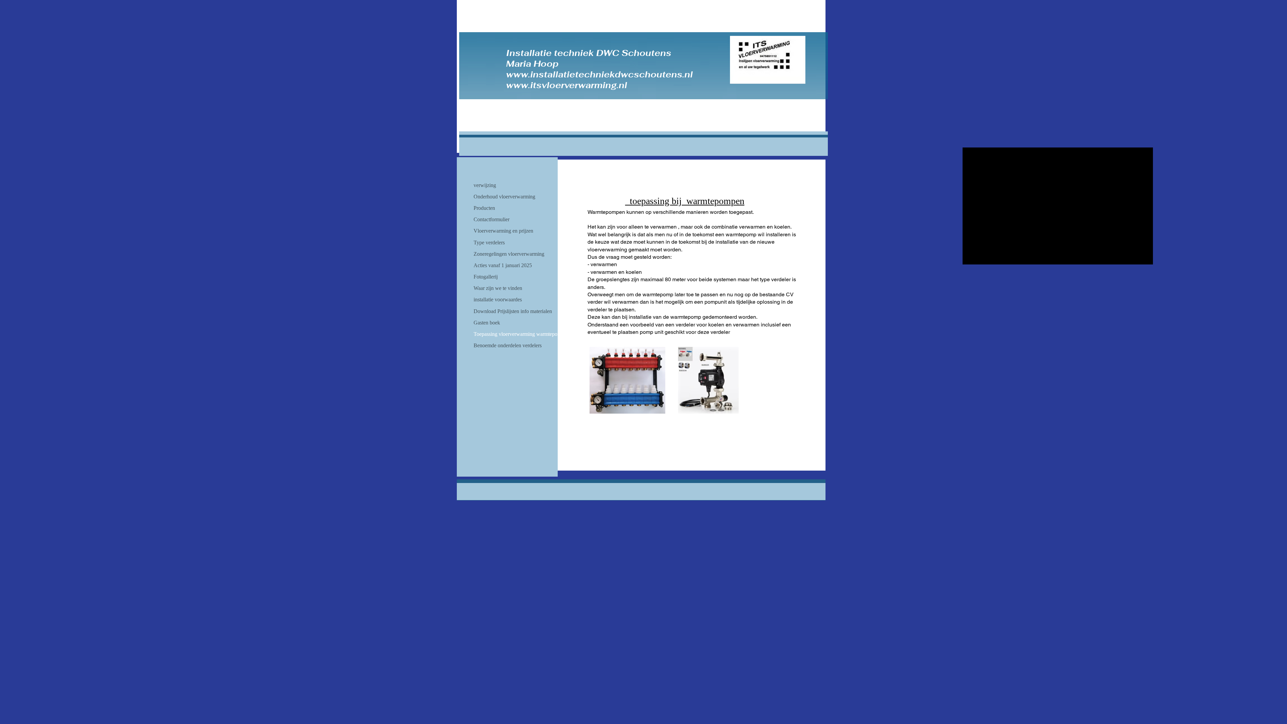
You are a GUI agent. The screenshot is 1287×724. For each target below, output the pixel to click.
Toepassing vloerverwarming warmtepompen (521, 334)
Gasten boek (487, 322)
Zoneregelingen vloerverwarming (509, 254)
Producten (484, 208)
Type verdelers (489, 242)
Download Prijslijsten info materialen (513, 311)
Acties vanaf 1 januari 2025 (503, 265)
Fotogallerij (486, 277)
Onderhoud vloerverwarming (504, 196)
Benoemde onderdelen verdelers (508, 345)
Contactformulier (491, 219)
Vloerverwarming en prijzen (503, 231)
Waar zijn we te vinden (498, 288)
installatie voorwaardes (498, 299)
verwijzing (485, 185)
